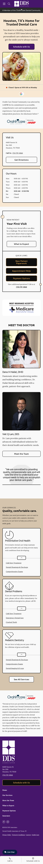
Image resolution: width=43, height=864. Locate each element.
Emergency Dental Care (15, 618)
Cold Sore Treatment (13, 563)
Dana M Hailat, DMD (12, 371)
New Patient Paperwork (22, 262)
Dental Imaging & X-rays (15, 668)
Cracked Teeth (11, 622)
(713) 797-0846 (17, 153)
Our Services (7, 795)
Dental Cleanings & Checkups (17, 567)
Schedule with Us (21, 46)
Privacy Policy (6, 835)
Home (4, 790)
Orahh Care (35, 835)
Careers (28, 835)
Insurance (6, 816)
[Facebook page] (3, 821)
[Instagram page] (7, 821)
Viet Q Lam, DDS (10, 434)
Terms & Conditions (18, 835)
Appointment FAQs (21, 271)
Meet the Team (21, 453)
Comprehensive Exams (14, 572)
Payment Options (21, 278)
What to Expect (21, 244)
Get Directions (21, 159)
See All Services (21, 679)
